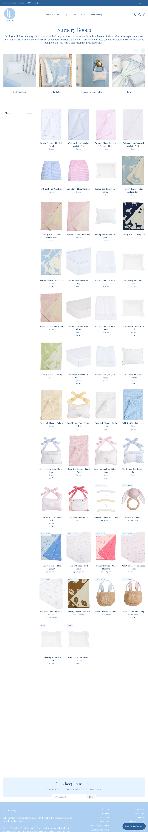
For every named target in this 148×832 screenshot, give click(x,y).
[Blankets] (55, 75)
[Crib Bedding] (19, 75)
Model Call (104, 817)
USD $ (141, 3)
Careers (105, 813)
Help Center (140, 813)
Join (91, 797)
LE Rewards (140, 817)
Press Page (104, 821)
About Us (105, 809)
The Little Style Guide (100, 825)
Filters (18, 113)
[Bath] (128, 75)
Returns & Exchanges (136, 821)
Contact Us (140, 809)
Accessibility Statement (99, 830)
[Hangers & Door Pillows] (92, 75)
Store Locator (139, 830)
